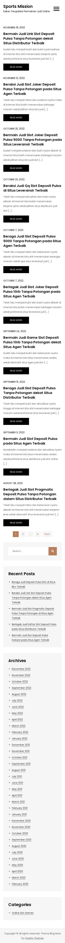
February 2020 (20, 884)
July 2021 (17, 776)
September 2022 (21, 688)
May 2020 (17, 865)
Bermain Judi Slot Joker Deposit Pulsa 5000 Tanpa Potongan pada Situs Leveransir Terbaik (32, 140)
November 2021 (21, 751)
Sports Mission (18, 6)
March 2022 (18, 725)
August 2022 (19, 694)
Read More (16, 67)
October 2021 (19, 757)
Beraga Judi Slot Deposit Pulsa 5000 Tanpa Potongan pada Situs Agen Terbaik (32, 241)
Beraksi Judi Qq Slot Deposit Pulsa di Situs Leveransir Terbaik (32, 188)
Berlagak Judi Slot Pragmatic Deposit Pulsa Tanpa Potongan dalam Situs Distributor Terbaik (29, 494)
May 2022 (17, 713)
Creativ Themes (34, 938)
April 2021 (17, 795)
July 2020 (17, 852)
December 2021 (21, 744)
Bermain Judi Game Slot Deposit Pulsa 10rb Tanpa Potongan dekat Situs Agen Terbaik (32, 342)
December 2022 (21, 669)
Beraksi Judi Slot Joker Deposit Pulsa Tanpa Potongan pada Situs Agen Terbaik (32, 89)
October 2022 (20, 681)
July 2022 (17, 700)
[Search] (52, 551)
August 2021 (19, 770)
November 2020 (21, 827)
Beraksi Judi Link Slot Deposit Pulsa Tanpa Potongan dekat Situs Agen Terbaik (32, 597)
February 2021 (20, 808)
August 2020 (19, 846)
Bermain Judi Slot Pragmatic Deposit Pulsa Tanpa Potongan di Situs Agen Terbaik (33, 613)
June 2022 (18, 706)
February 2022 (20, 732)
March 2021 (18, 801)
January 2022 (19, 738)
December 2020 (21, 820)
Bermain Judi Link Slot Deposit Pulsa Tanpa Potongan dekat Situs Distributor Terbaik (28, 38)
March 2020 (19, 877)
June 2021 (17, 782)
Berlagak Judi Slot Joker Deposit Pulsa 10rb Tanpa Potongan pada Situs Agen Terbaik (31, 292)
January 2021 (19, 814)
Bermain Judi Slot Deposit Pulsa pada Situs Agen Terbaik (30, 441)
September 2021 (21, 763)
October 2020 (20, 833)
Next (47, 534)
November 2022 (21, 675)
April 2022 (17, 719)
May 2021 (17, 789)
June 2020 (18, 858)
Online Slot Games (23, 913)
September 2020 (21, 839)
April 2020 (17, 871)
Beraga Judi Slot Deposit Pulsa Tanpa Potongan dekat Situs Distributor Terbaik (29, 393)
